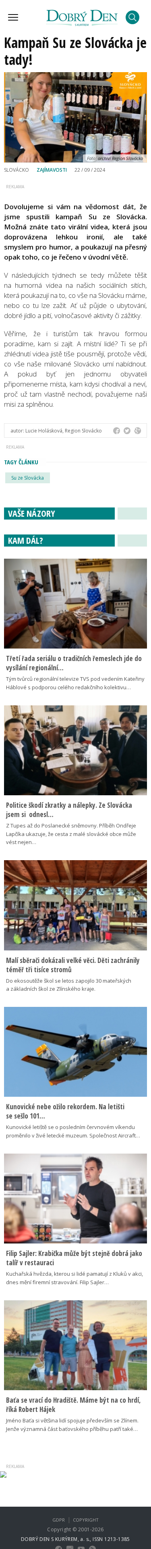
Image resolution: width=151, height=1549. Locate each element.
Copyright (86, 1520)
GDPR (58, 1520)
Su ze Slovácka (27, 477)
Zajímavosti (52, 169)
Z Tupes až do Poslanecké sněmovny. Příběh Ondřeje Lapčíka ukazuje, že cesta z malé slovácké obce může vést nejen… (71, 834)
